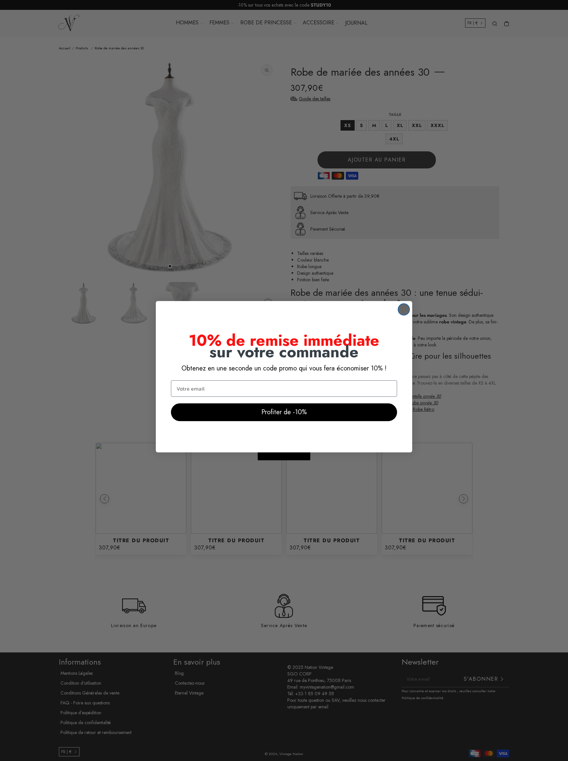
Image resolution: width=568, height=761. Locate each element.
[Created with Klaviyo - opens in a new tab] (284, 456)
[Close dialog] (404, 309)
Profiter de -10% (284, 412)
